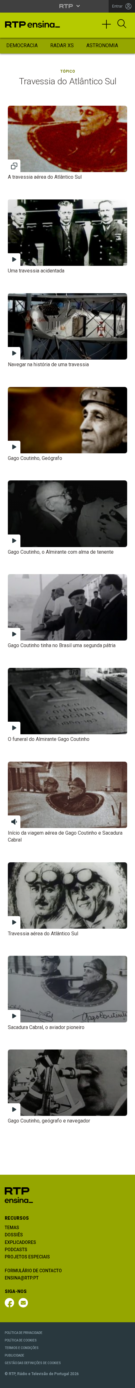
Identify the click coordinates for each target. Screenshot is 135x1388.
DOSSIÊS (14, 1234)
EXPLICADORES (20, 1242)
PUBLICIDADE (14, 1355)
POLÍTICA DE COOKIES (21, 1340)
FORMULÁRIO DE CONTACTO (33, 1270)
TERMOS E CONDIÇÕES (22, 1348)
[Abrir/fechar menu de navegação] (108, 27)
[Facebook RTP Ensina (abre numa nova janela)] (9, 1302)
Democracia (22, 45)
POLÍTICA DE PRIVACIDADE (23, 1333)
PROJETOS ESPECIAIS (27, 1256)
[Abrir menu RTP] (68, 6)
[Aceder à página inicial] (32, 24)
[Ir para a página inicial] (19, 1195)
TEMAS (12, 1227)
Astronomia (102, 45)
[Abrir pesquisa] (122, 24)
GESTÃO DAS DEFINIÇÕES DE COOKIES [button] (33, 1363)
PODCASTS (16, 1249)
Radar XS (62, 45)
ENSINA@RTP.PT (22, 1277)
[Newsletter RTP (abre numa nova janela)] (23, 1302)
